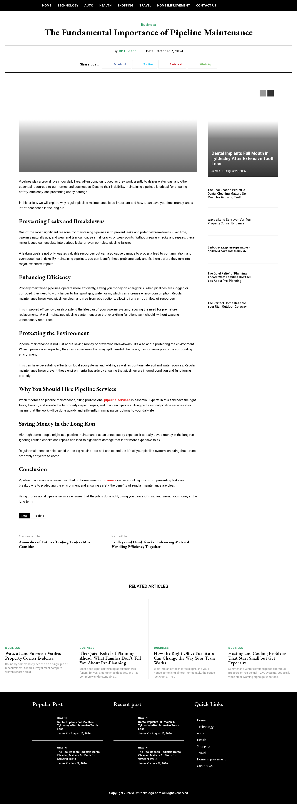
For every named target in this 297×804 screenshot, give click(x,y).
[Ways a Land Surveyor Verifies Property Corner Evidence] (267, 221)
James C (217, 171)
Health (62, 718)
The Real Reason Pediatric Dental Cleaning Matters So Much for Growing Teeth (227, 193)
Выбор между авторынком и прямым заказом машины (229, 249)
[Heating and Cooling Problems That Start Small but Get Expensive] (260, 621)
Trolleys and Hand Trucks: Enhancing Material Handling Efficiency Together (150, 544)
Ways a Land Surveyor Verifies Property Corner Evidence (229, 221)
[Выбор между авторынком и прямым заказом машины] (267, 249)
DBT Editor (127, 51)
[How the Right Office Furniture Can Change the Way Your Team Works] (185, 621)
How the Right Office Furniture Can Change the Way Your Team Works (184, 658)
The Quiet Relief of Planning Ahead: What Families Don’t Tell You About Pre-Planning (230, 277)
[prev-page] (263, 93)
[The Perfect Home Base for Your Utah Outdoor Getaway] (267, 304)
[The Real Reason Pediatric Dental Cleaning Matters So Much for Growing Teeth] (267, 193)
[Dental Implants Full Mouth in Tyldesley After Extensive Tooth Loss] (243, 131)
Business (148, 25)
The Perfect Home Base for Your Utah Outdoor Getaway (227, 305)
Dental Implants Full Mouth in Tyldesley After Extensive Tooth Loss (243, 158)
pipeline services (117, 400)
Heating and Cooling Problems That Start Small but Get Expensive (257, 658)
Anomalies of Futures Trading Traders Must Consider (55, 544)
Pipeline (38, 515)
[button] (227, 5)
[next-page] (270, 93)
